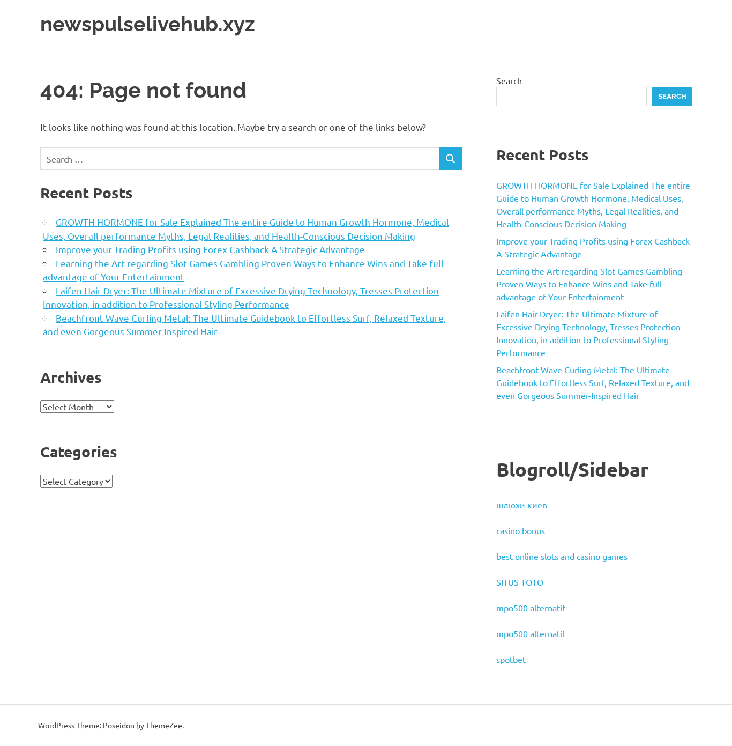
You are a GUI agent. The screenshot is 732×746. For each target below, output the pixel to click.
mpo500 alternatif (530, 607)
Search (509, 80)
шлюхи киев (521, 504)
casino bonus (520, 530)
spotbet (511, 659)
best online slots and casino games (562, 556)
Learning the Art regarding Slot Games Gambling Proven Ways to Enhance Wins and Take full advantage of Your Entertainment (589, 283)
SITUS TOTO (519, 582)
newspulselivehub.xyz (147, 24)
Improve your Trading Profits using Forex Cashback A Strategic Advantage (210, 249)
